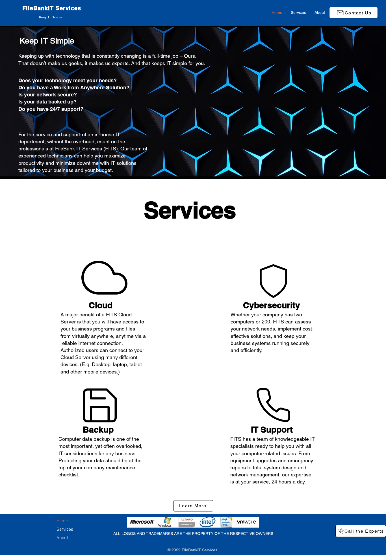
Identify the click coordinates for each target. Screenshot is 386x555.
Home (62, 521)
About (62, 538)
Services (65, 529)
